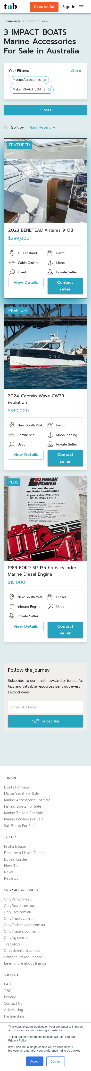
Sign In (68, 7)
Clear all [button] (76, 71)
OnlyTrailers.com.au (20, 931)
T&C (7, 990)
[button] (29, 80)
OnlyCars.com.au (17, 912)
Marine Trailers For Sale (23, 813)
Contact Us (13, 1003)
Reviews (11, 878)
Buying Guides (16, 859)
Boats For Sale (16, 787)
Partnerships (14, 1016)
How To (11, 865)
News (9, 872)
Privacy (10, 997)
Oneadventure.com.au (22, 950)
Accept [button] (34, 1061)
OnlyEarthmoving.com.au (24, 924)
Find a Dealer (15, 846)
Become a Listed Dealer (24, 852)
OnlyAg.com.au (16, 937)
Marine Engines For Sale (24, 819)
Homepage (12, 21)
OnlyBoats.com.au (19, 905)
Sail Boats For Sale (20, 825)
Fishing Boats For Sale (22, 806)
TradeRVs (12, 944)
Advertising (13, 1009)
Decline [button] (55, 1061)
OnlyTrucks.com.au (19, 918)
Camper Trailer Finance (23, 957)
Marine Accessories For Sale (27, 800)
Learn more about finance (25, 963)
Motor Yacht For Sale (21, 793)
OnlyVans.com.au (18, 899)
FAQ (7, 984)
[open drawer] (81, 7)
